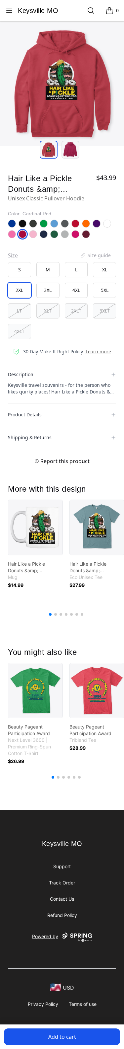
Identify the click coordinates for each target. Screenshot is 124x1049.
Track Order (62, 882)
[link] (35, 527)
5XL (104, 290)
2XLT (76, 311)
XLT (48, 311)
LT (19, 311)
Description (20, 374)
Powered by (45, 936)
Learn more (98, 351)
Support (62, 866)
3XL (48, 290)
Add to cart (62, 1036)
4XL (76, 290)
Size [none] (13, 255)
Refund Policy (62, 915)
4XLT (19, 331)
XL (104, 269)
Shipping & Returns (30, 437)
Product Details (25, 414)
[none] (95, 255)
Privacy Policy (43, 1004)
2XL (19, 290)
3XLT (105, 311)
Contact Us (62, 899)
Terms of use (83, 1004)
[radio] (19, 269)
